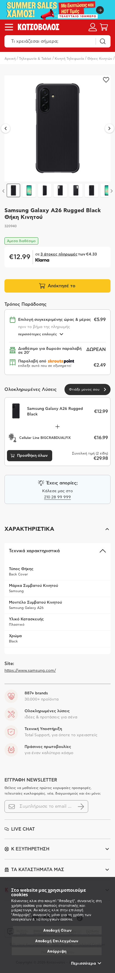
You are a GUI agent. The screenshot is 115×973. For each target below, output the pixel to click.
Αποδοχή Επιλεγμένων (56, 940)
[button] (57, 529)
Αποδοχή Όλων (57, 930)
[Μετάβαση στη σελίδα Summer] (57, 10)
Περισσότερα (83, 963)
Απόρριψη (56, 951)
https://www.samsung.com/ (30, 671)
